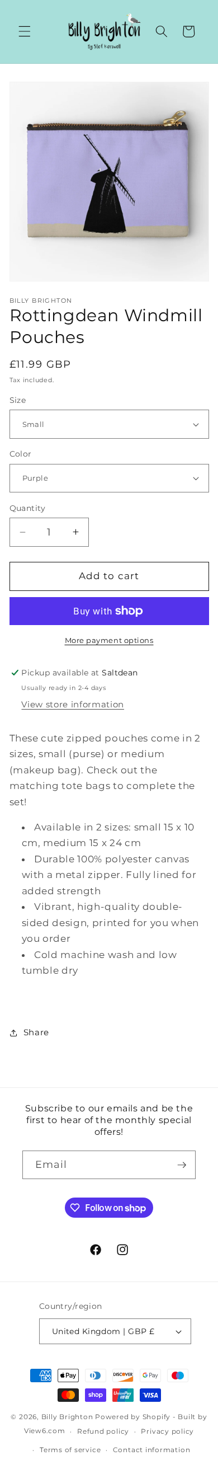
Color (21, 454)
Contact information (152, 1449)
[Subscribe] (181, 1165)
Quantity (28, 508)
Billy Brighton (67, 1416)
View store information (72, 704)
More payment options (109, 640)
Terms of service (70, 1449)
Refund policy (103, 1431)
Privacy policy (167, 1431)
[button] (24, 31)
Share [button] (36, 1032)
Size (18, 400)
